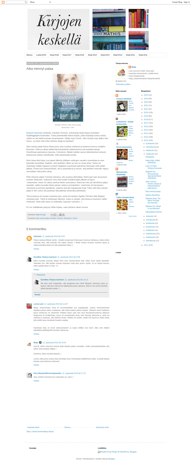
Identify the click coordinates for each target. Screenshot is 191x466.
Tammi (74, 218)
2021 (146, 109)
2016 (146, 126)
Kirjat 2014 (105, 55)
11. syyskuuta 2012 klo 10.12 (76, 280)
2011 (146, 245)
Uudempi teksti (33, 427)
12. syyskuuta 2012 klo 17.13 (74, 373)
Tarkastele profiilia (123, 84)
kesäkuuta (150, 223)
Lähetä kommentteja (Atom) (42, 432)
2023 (146, 102)
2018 (146, 119)
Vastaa (36, 249)
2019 (146, 116)
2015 (146, 130)
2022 (146, 105)
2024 (146, 99)
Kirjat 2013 (117, 55)
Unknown (37, 236)
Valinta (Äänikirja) (152, 195)
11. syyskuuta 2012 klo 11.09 (56, 304)
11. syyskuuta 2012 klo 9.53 (53, 236)
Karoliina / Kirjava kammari (45, 257)
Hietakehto (149, 157)
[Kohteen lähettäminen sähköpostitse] (52, 214)
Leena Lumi (38, 304)
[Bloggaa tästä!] (54, 214)
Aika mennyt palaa (42, 218)
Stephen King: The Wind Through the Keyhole (153, 200)
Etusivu (30, 55)
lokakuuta (150, 150)
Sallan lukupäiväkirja (125, 197)
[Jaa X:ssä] (57, 214)
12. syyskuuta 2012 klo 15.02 (54, 343)
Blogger (111, 459)
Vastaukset (40, 275)
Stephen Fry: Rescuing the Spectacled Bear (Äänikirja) (153, 175)
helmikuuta (150, 237)
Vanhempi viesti (102, 427)
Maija (36, 343)
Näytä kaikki (133, 216)
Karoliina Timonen (56, 218)
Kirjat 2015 (92, 55)
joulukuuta (150, 143)
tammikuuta (151, 241)
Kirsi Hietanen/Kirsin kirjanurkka (47, 373)
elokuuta (149, 216)
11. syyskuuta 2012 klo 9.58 (69, 257)
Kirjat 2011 (143, 55)
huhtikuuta (150, 230)
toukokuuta (150, 227)
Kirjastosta (67, 218)
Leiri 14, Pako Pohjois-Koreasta (153, 167)
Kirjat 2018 (54, 55)
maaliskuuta (151, 234)
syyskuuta (150, 154)
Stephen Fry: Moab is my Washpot (153, 207)
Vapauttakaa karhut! (153, 212)
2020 (146, 112)
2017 (146, 123)
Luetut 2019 (41, 55)
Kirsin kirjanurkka (124, 147)
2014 (146, 133)
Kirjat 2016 (79, 55)
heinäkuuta (150, 220)
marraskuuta (151, 147)
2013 (146, 137)
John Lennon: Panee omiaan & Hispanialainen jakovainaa (153, 185)
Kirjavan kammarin (34, 133)
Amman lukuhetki (123, 99)
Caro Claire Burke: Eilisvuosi (131, 130)
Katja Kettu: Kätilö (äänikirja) (152, 161)
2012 (146, 140)
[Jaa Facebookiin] (60, 214)
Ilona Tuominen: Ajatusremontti (131, 105)
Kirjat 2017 (67, 55)
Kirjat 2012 (130, 55)
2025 (146, 95)
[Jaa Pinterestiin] (63, 214)
